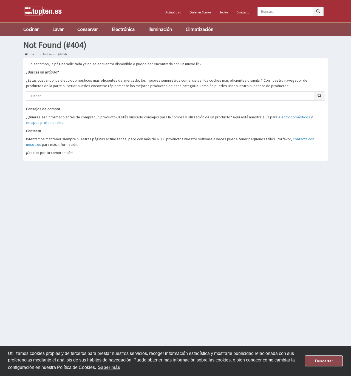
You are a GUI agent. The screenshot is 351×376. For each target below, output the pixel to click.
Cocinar (31, 29)
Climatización (199, 29)
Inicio (33, 54)
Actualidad (173, 12)
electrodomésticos (294, 117)
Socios (223, 12)
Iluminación (160, 29)
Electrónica (123, 29)
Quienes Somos (200, 12)
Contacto (242, 12)
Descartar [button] (324, 361)
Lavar (58, 29)
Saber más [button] (109, 367)
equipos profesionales (44, 122)
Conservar (87, 29)
